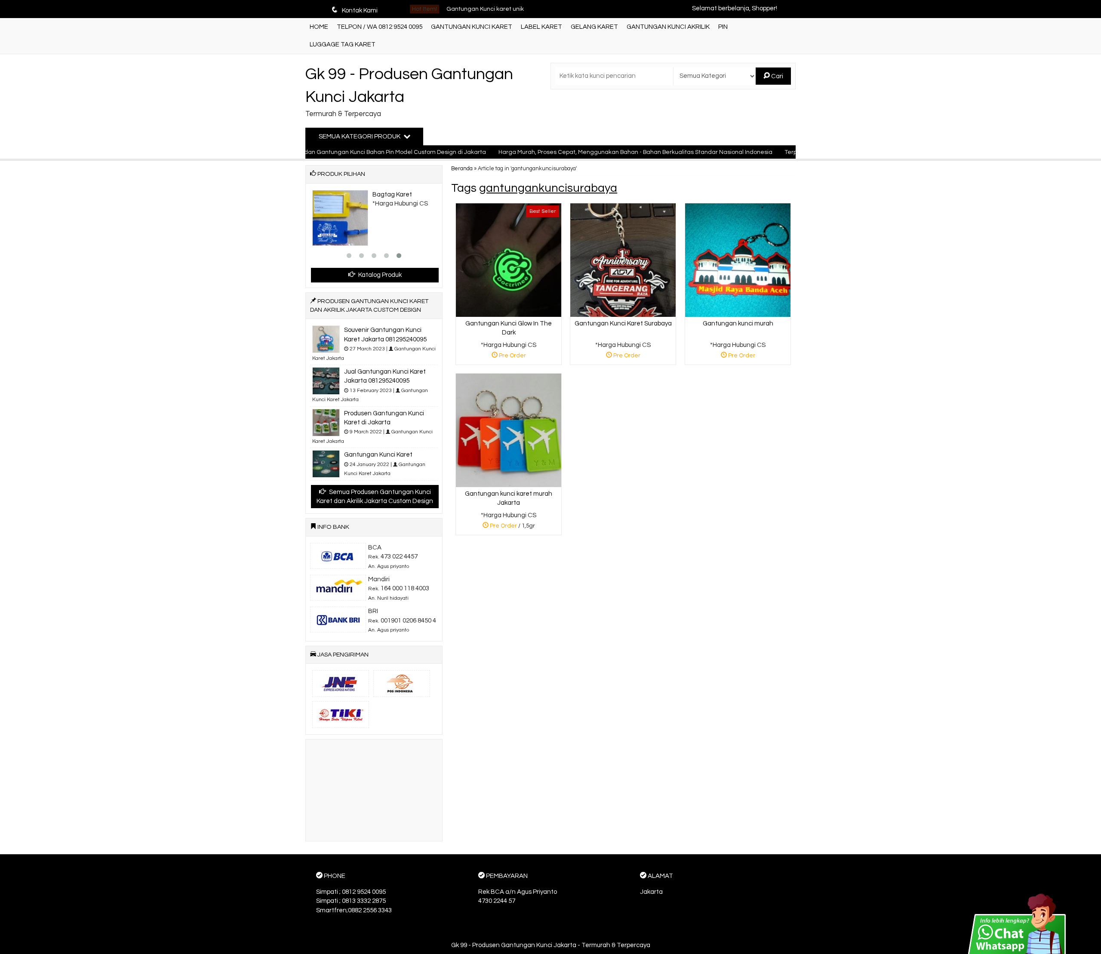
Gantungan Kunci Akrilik (668, 27)
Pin (723, 27)
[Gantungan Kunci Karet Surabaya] (623, 260)
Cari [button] (776, 76)
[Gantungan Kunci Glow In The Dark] (508, 260)
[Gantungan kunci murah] (737, 260)
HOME (319, 27)
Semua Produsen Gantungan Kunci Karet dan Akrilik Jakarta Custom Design (375, 496)
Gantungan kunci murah (738, 323)
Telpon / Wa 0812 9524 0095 (379, 27)
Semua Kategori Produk (360, 136)
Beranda (462, 169)
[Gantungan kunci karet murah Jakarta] (508, 430)
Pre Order (512, 357)
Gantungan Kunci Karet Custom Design (500, 9)
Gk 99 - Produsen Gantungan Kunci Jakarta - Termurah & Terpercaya (550, 945)
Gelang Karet (594, 27)
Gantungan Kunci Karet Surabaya (623, 323)
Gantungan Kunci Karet (471, 27)
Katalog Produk (379, 275)
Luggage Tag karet (342, 44)
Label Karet (541, 27)
